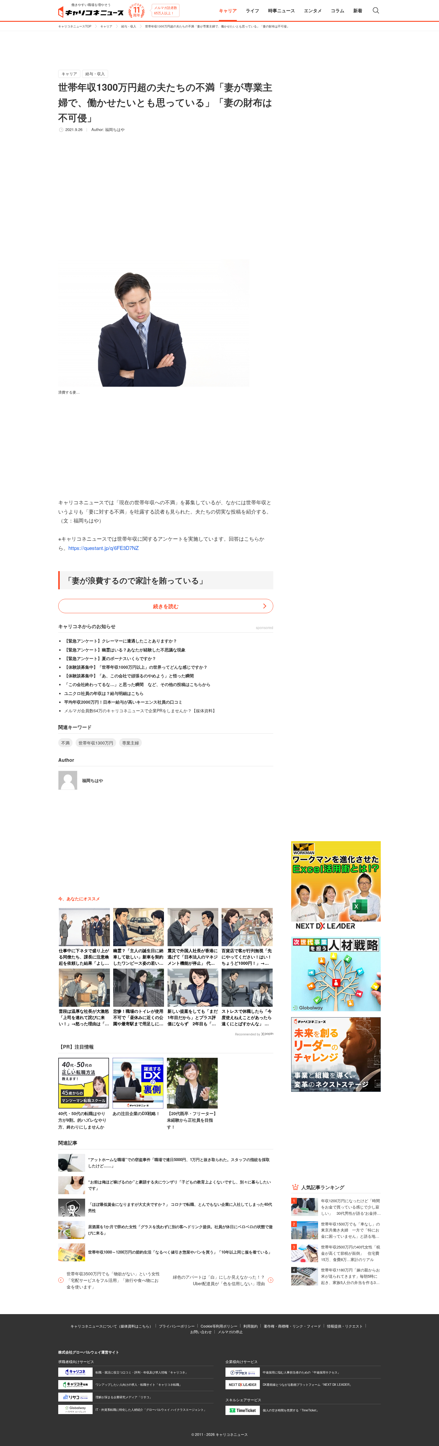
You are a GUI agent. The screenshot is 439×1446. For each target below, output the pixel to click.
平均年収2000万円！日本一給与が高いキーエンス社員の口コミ (123, 702)
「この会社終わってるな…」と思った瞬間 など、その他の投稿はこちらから (137, 684)
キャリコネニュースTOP (74, 26)
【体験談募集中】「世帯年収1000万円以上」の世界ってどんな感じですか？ (136, 667)
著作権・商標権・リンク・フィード (292, 1325)
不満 (65, 743)
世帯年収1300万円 (96, 743)
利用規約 (250, 1325)
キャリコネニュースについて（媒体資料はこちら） (111, 1325)
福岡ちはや (115, 129)
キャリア (106, 26)
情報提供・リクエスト (345, 1325)
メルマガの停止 (230, 1331)
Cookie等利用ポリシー (219, 1325)
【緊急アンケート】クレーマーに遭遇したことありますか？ (120, 641)
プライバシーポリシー (177, 1325)
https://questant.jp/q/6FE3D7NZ (103, 547)
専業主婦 (130, 743)
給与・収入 (128, 26)
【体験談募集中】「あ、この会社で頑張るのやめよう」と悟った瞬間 (129, 676)
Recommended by (247, 1034)
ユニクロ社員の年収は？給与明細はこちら (104, 693)
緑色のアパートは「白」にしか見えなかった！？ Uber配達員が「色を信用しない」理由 (219, 1280)
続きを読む (166, 606)
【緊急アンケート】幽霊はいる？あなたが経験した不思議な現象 (124, 650)
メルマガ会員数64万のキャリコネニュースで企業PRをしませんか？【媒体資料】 (140, 710)
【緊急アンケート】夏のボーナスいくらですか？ (110, 658)
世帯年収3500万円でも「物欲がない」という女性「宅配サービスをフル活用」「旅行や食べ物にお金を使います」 (113, 1280)
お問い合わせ (201, 1331)
